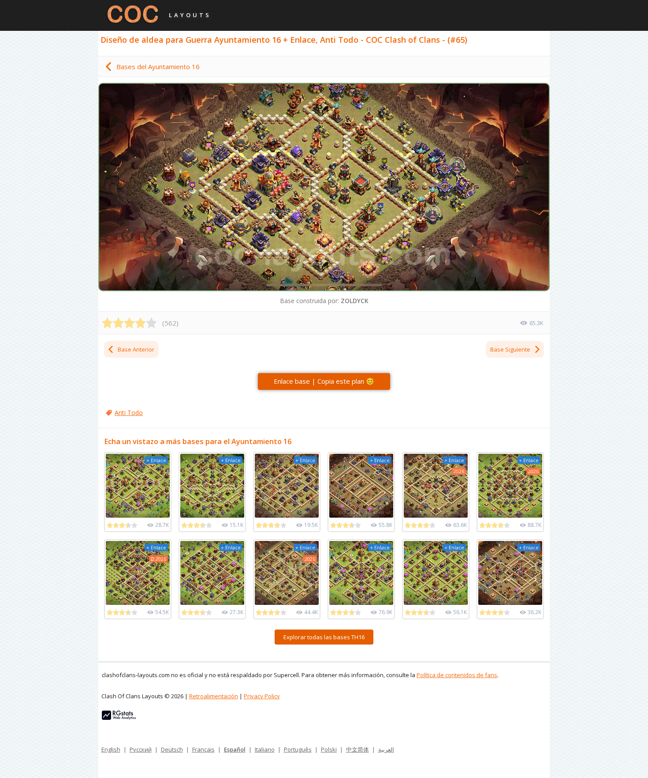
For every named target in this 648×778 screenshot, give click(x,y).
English (110, 749)
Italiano (265, 749)
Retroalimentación (213, 696)
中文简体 (357, 749)
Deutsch (172, 749)
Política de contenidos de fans (457, 675)
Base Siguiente (510, 349)
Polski (329, 749)
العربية (386, 749)
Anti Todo (129, 412)
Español (235, 749)
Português (298, 749)
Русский (141, 749)
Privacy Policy (262, 696)
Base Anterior (136, 349)
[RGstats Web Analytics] (119, 718)
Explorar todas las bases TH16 (324, 637)
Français (203, 749)
